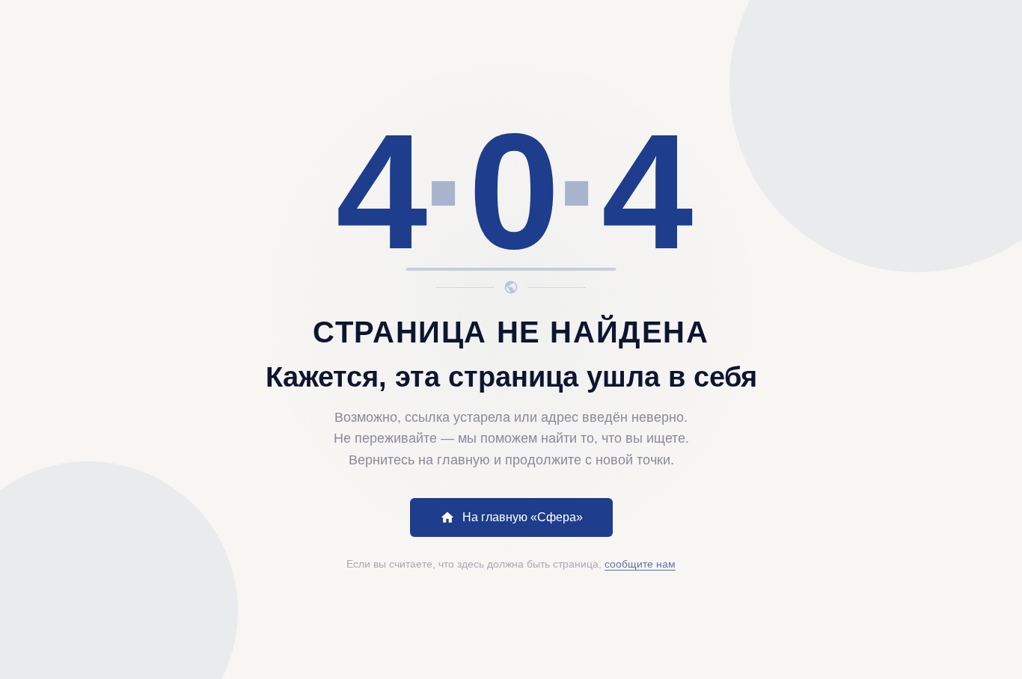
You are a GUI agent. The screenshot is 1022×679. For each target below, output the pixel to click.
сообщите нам (640, 564)
